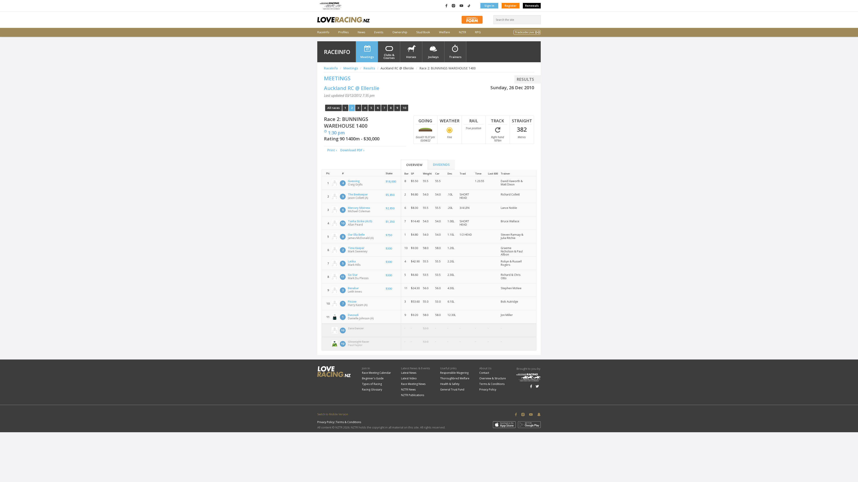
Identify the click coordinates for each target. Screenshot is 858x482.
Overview (414, 165)
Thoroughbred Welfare (454, 378)
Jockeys (433, 57)
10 (404, 108)
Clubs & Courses (389, 56)
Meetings (367, 57)
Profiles (343, 32)
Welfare (444, 32)
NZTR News (408, 389)
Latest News (408, 373)
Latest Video (409, 378)
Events (378, 32)
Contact (484, 373)
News (361, 32)
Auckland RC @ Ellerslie (351, 88)
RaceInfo (323, 32)
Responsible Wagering (454, 373)
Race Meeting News (413, 384)
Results (369, 68)
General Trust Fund (452, 389)
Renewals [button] (532, 6)
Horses (411, 57)
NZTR (462, 32)
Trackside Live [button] (524, 32)
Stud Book (423, 32)
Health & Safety (449, 384)
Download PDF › (353, 150)
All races (333, 108)
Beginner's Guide (373, 378)
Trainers (455, 57)
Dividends (441, 164)
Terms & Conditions (492, 384)
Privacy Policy (487, 389)
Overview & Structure (492, 378)
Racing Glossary (372, 389)
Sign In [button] (489, 6)
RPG (478, 32)
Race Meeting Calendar (376, 373)
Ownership (399, 32)
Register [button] (511, 6)
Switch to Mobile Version (332, 414)
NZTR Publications (412, 395)
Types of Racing (372, 384)
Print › (332, 150)
